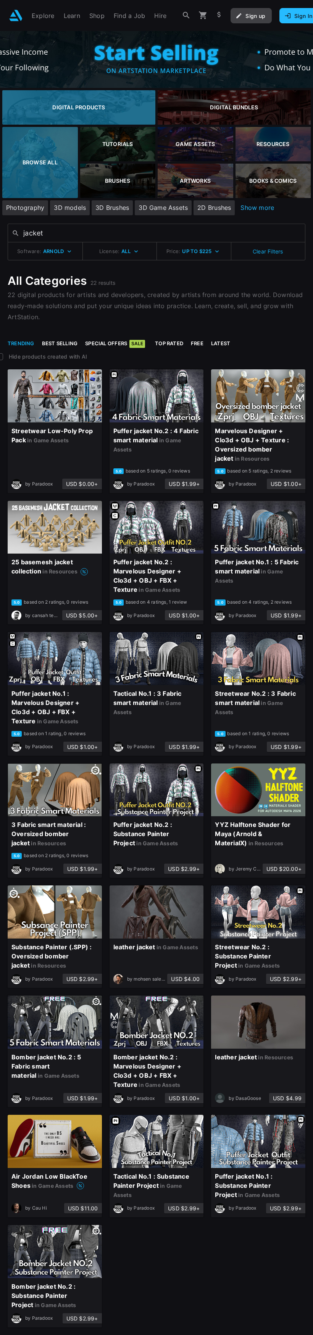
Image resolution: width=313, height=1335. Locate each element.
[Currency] (219, 15)
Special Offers (114, 343)
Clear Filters (268, 251)
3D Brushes (112, 207)
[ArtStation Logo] (16, 15)
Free (197, 343)
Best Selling (60, 343)
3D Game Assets (163, 207)
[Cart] (203, 15)
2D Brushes (214, 207)
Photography (25, 207)
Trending (21, 343)
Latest (220, 343)
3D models (70, 207)
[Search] (186, 15)
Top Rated (169, 343)
